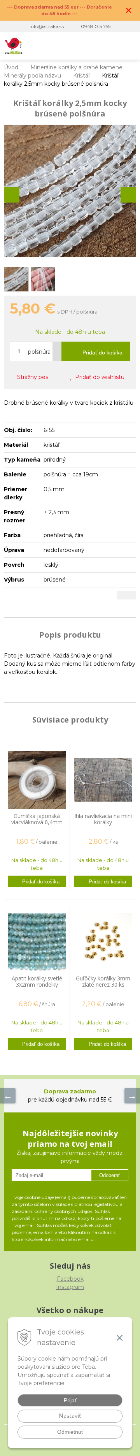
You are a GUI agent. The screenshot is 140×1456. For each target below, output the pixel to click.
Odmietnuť (70, 1432)
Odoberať (109, 1175)
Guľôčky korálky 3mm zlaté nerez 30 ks (103, 981)
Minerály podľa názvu (32, 75)
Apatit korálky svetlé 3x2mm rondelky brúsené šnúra (37, 984)
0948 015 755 (95, 26)
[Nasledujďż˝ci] (132, 1095)
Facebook (70, 1278)
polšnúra (39, 351)
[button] (80, 46)
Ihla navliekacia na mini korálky (103, 819)
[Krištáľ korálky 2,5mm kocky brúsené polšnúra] (70, 191)
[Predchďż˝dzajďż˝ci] (8, 1095)
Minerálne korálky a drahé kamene (76, 67)
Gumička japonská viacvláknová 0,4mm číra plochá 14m (37, 822)
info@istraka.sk (47, 26)
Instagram (70, 1286)
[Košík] (112, 46)
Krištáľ (81, 75)
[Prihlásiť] (96, 46)
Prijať (70, 1400)
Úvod (11, 67)
